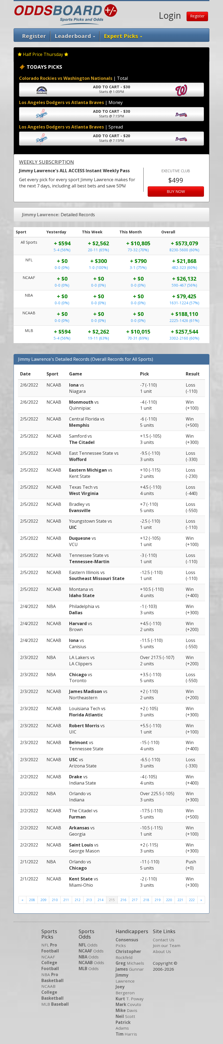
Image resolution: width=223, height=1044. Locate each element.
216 (123, 900)
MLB (55, 1004)
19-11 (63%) (98, 338)
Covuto (128, 1004)
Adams (123, 1025)
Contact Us (163, 939)
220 (169, 900)
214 (100, 900)
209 (43, 900)
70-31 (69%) (138, 338)
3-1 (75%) (138, 267)
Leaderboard (73, 36)
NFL (50, 948)
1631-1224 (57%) (184, 302)
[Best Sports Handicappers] (66, 14)
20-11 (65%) (98, 249)
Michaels (130, 963)
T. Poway (130, 998)
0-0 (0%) (62, 267)
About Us (162, 951)
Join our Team (166, 945)
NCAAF (50, 962)
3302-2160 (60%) (184, 338)
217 (135, 900)
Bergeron (125, 989)
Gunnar (130, 969)
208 (32, 900)
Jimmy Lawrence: (40, 215)
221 (180, 900)
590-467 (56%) (184, 285)
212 (77, 900)
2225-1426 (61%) (184, 320)
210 (55, 900)
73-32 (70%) (138, 249)
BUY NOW (176, 191)
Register (197, 15)
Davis (126, 1010)
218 (146, 900)
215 (112, 900)
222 (192, 900)
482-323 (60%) (184, 267)
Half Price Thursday (43, 54)
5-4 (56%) (62, 249)
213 (89, 900)
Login (170, 15)
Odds (88, 945)
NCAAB (52, 992)
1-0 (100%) (98, 267)
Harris (126, 1034)
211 (66, 900)
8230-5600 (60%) (184, 249)
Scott (125, 1016)
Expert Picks (122, 36)
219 (157, 900)
